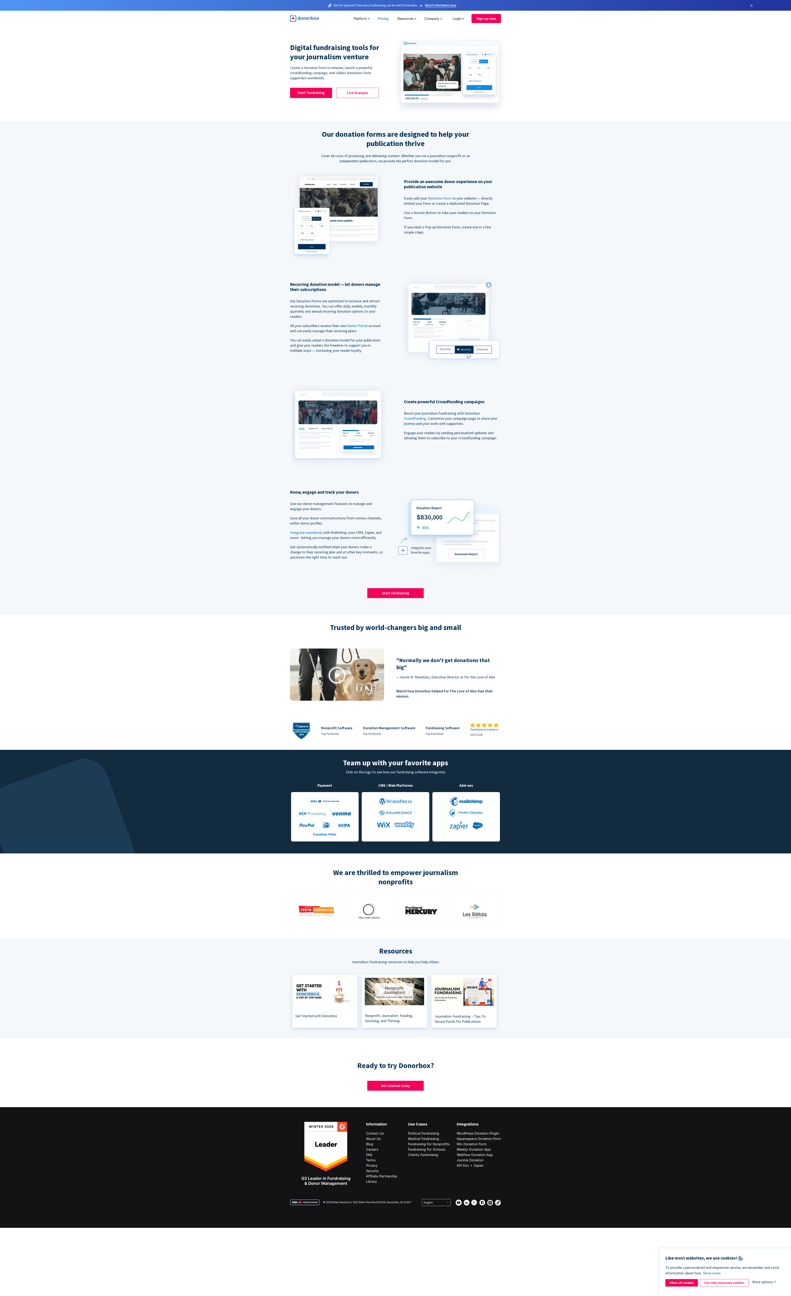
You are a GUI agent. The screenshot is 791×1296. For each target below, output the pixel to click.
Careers (372, 1149)
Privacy (372, 1165)
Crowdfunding (415, 418)
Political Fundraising (423, 1133)
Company (431, 18)
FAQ (369, 1155)
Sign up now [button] (486, 18)
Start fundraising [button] (311, 92)
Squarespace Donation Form (479, 1139)
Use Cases (417, 1124)
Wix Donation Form (472, 1144)
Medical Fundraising (423, 1139)
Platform (360, 18)
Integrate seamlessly (306, 532)
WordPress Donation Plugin (478, 1133)
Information (376, 1124)
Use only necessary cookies (724, 1282)
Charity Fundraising (423, 1155)
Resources (406, 18)
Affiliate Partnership (381, 1176)
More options (762, 1282)
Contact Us (375, 1133)
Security (372, 1171)
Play (337, 675)
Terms (371, 1160)
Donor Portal (357, 325)
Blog (369, 1144)
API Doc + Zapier (470, 1165)
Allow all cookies (681, 1282)
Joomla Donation (470, 1160)
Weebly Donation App (474, 1149)
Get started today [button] (395, 1085)
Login (457, 18)
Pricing (383, 18)
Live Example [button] (357, 92)
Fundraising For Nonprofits (428, 1144)
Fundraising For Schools (426, 1149)
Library (371, 1181)
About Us (373, 1139)
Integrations (468, 1124)
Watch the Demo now (440, 5)
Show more (712, 1273)
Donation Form (439, 198)
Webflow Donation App (475, 1155)
